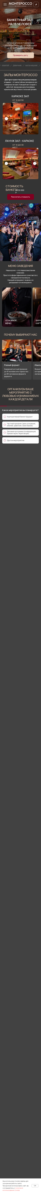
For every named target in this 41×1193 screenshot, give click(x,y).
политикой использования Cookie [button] (13, 1189)
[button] (20, 55)
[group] (17, 307)
